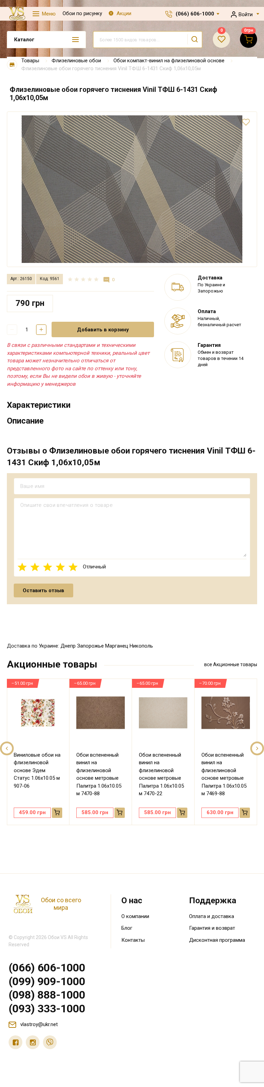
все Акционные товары (230, 664)
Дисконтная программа (217, 940)
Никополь (141, 646)
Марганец (116, 646)
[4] (60, 567)
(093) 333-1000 (47, 1008)
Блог (126, 928)
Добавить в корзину (103, 330)
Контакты (133, 940)
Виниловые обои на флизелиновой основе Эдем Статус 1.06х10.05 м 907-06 (37, 770)
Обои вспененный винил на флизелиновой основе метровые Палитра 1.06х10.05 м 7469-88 (223, 774)
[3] (47, 567)
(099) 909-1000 (47, 981)
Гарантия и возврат (212, 928)
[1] (22, 567)
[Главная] (12, 64)
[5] (73, 567)
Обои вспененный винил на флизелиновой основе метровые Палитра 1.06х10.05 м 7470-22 (161, 774)
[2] (35, 567)
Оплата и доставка (211, 916)
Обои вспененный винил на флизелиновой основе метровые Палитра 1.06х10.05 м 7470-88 (98, 774)
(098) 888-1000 (47, 994)
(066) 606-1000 (195, 14)
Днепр (68, 646)
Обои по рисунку (82, 13)
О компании (135, 916)
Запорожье (90, 646)
